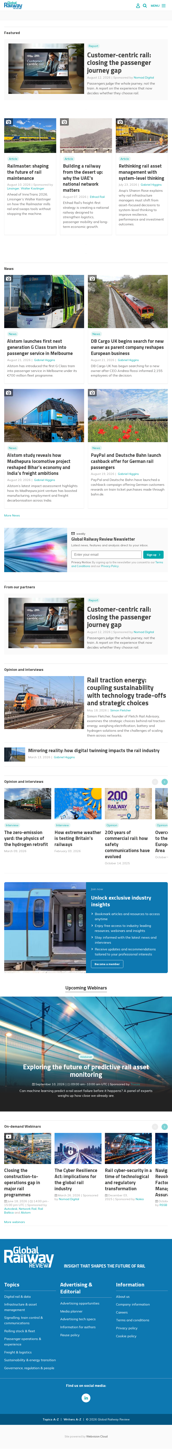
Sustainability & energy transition (30, 1360)
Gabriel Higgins (151, 185)
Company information (133, 1304)
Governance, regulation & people (29, 1368)
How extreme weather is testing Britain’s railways (78, 838)
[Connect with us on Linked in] (86, 1398)
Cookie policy (126, 1336)
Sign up (151, 554)
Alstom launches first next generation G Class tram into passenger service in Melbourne (40, 347)
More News (12, 515)
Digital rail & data (17, 1296)
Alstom (26, 1212)
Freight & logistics (18, 1352)
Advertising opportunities (79, 1303)
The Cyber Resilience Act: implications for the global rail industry (76, 1179)
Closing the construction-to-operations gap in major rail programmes (22, 1182)
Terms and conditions (132, 1320)
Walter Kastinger (32, 188)
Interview (12, 825)
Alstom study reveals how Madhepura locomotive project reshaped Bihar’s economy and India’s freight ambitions (38, 464)
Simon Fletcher (120, 710)
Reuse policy (70, 1335)
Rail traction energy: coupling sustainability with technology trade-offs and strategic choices (126, 691)
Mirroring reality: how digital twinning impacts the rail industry (93, 750)
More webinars (14, 1222)
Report (93, 46)
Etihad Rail (97, 197)
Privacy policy (127, 1328)
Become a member (107, 964)
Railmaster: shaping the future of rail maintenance (28, 172)
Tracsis (135, 1084)
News (13, 334)
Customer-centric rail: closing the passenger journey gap (119, 62)
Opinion (112, 825)
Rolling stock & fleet (19, 1331)
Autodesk (10, 1209)
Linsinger (13, 188)
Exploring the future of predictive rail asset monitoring (86, 1071)
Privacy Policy (110, 566)
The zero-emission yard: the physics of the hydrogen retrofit (26, 838)
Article (13, 159)
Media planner (71, 1311)
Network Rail (27, 1209)
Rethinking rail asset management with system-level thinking (141, 172)
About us (123, 1296)
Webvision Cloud (97, 1436)
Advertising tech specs (78, 1319)
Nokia (140, 1199)
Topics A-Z (51, 1419)
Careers (122, 1312)
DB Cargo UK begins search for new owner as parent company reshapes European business (127, 347)
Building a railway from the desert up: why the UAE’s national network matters (83, 178)
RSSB (163, 1205)
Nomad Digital (144, 77)
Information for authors (78, 1327)
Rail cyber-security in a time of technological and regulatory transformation (128, 1179)
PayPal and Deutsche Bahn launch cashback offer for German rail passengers (126, 461)
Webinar (86, 1057)
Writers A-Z (72, 1419)
